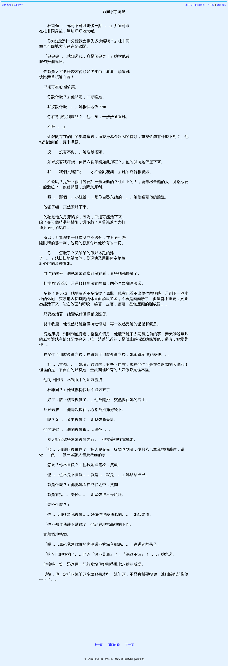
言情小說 (129, 659)
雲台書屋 (6, 4)
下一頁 (210, 4)
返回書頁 (222, 4)
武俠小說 (109, 659)
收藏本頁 (139, 659)
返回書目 (200, 4)
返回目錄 (114, 644)
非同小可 (19, 4)
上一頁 (189, 4)
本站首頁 (88, 659)
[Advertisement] (159, 76)
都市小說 (119, 659)
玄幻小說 (99, 659)
